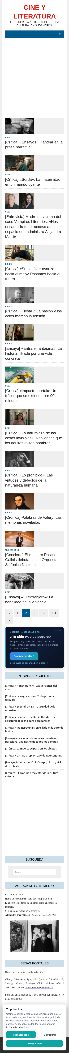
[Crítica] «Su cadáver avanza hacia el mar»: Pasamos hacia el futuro (32, 274)
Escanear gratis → (24, 656)
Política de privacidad (17, 1027)
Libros (9, 137)
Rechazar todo (21, 1034)
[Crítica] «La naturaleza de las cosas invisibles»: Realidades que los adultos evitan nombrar (33, 438)
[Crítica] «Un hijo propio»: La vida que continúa (33, 755)
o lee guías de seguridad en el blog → (29, 663)
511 (54, 613)
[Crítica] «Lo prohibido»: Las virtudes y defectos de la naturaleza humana (29, 480)
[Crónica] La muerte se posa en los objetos (31, 748)
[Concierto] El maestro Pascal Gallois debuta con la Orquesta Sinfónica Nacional (31, 560)
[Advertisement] (34, 79)
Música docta (13, 550)
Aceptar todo (34, 1043)
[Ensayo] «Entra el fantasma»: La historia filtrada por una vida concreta (33, 353)
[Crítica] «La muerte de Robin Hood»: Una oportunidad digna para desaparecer (30, 718)
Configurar (50, 1034)
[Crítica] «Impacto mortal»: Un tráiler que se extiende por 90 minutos (30, 396)
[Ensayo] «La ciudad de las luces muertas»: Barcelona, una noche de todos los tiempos (31, 739)
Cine (7, 174)
